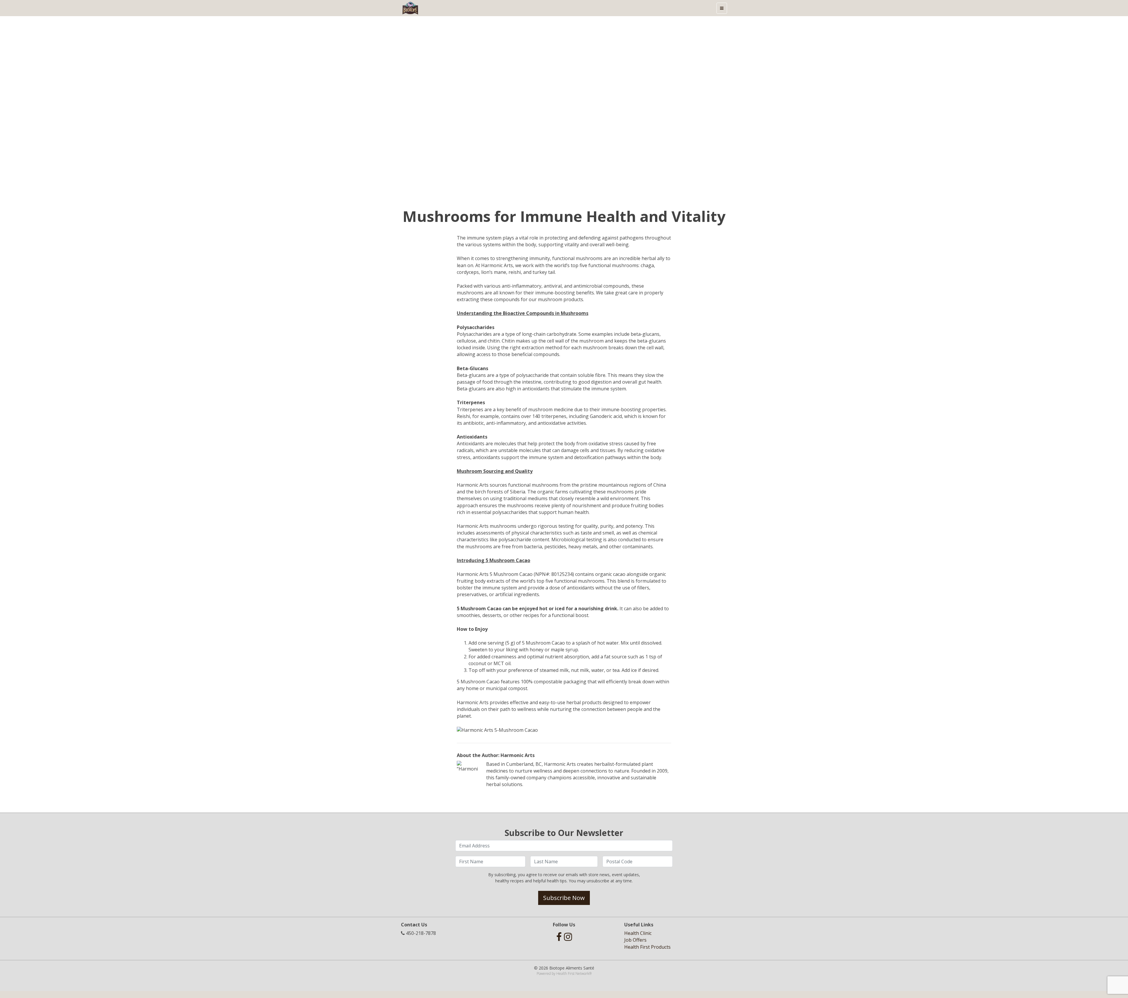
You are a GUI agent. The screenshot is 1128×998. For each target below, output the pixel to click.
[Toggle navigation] (721, 8)
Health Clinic (638, 933)
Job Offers (635, 940)
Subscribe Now (564, 898)
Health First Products (647, 947)
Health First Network (572, 973)
